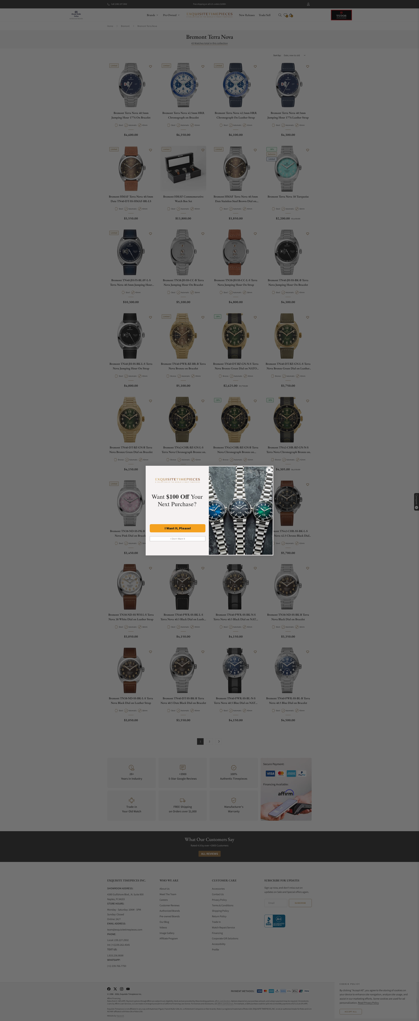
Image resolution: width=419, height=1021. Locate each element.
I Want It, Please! (178, 528)
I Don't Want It (177, 538)
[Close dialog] (269, 470)
